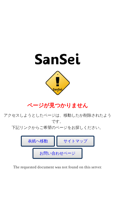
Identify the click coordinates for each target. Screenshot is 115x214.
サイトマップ (75, 141)
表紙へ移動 (38, 141)
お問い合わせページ (57, 153)
